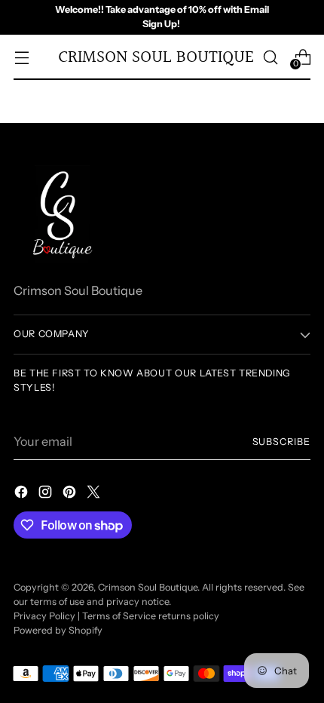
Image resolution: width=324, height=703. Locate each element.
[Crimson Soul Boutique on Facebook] (23, 494)
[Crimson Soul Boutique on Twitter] (95, 494)
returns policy (188, 616)
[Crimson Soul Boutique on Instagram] (47, 494)
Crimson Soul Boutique (147, 587)
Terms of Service (119, 616)
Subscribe (281, 441)
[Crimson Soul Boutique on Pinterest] (71, 494)
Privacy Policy (44, 616)
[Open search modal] (270, 56)
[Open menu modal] (21, 56)
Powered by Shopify (58, 630)
